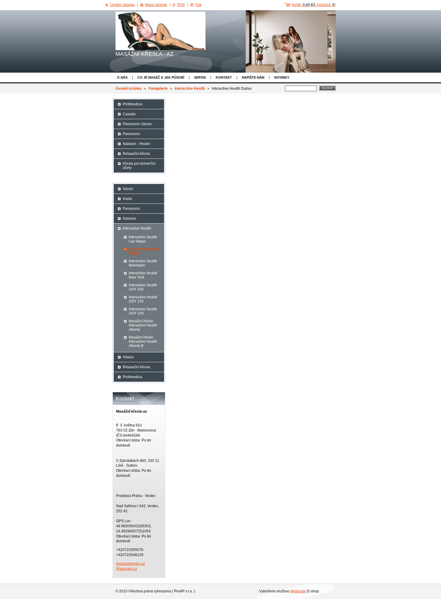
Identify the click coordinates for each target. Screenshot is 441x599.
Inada (127, 199)
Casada (129, 114)
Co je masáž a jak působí (160, 77)
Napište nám (253, 77)
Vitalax (128, 357)
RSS (181, 5)
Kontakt (224, 77)
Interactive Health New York (143, 275)
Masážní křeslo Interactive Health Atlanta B (143, 341)
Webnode (298, 591)
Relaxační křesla (136, 154)
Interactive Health (190, 88)
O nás (122, 77)
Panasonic (131, 134)
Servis (200, 77)
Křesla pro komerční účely (139, 165)
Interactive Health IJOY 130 (143, 299)
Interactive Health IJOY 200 (143, 287)
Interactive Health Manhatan (143, 263)
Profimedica (132, 104)
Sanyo (128, 189)
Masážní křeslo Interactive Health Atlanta (143, 325)
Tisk (198, 5)
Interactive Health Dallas (144, 251)
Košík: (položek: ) (314, 5)
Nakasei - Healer (136, 144)
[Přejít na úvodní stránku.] (161, 31)
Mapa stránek (156, 5)
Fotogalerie (158, 88)
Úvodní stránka (129, 88)
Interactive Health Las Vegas (143, 239)
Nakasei (129, 218)
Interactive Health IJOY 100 (143, 311)
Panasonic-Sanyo (137, 124)
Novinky (281, 77)
